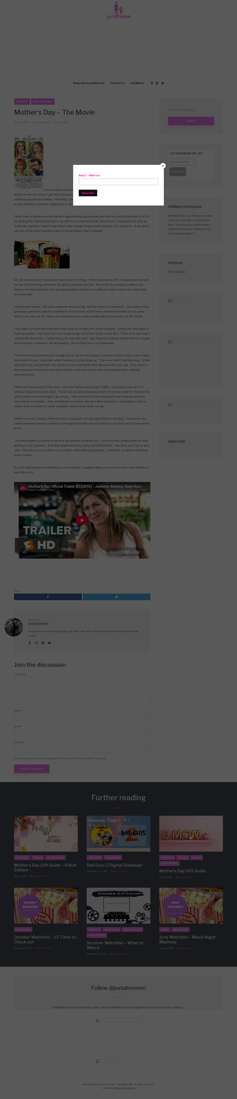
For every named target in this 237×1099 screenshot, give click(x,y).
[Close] (163, 166)
